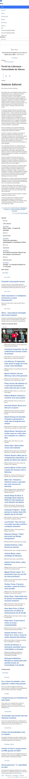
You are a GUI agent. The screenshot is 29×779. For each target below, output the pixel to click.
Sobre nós (3, 10)
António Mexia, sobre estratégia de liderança (13, 554)
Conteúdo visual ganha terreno (13, 281)
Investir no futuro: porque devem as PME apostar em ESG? (13, 749)
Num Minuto (4, 22)
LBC (22, 185)
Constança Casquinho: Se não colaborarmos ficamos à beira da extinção (15, 351)
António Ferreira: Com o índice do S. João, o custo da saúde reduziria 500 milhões (15, 635)
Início (2, 7)
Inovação (6, 693)
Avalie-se (3, 25)
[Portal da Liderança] (2, 28)
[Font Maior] (8, 78)
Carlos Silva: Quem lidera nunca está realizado (14, 446)
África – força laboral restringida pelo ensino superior (13, 314)
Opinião (3, 19)
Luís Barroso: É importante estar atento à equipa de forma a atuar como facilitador (16, 363)
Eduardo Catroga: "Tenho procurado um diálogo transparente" (14, 536)
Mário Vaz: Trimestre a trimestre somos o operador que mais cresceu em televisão (15, 483)
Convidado (6, 226)
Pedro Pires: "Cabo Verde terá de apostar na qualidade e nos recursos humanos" (15, 598)
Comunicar (7, 760)
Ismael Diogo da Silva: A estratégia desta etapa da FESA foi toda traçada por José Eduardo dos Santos (14, 498)
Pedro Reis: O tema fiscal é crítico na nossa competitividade (14, 622)
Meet (7, 707)
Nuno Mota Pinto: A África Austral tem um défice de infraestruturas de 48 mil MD (15, 610)
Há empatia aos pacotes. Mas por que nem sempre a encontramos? (14, 253)
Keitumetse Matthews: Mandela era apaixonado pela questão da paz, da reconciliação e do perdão (15, 661)
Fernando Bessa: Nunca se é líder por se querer (15, 406)
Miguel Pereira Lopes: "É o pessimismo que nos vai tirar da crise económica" (15, 574)
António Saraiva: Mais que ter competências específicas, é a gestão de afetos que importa (15, 457)
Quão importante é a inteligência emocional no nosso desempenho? (13, 298)
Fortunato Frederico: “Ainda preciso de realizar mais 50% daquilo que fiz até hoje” (15, 512)
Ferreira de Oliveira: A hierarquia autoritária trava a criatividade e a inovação (15, 647)
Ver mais (4, 327)
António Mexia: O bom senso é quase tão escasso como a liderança (15, 469)
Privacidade (15, 775)
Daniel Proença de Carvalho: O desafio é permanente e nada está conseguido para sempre (15, 420)
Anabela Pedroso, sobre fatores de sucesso (13, 546)
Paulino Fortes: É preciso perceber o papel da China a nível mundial (15, 586)
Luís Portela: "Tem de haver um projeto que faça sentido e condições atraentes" (15, 524)
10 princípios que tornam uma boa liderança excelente (14, 716)
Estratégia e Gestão (9, 744)
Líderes (3, 13)
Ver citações (14, 58)
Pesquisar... (3, 37)
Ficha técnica (8, 775)
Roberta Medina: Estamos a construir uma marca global (14, 396)
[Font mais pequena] (5, 78)
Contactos (21, 775)
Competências (7, 711)
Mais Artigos (5, 272)
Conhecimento (4, 16)
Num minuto (7, 277)
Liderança (6, 677)
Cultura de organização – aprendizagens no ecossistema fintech (14, 241)
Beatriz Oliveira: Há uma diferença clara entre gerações (15, 374)
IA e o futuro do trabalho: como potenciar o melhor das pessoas (13, 682)
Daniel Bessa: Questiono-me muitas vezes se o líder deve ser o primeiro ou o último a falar (15, 434)
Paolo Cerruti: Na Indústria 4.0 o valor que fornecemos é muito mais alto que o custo (15, 385)
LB (16, 777)
